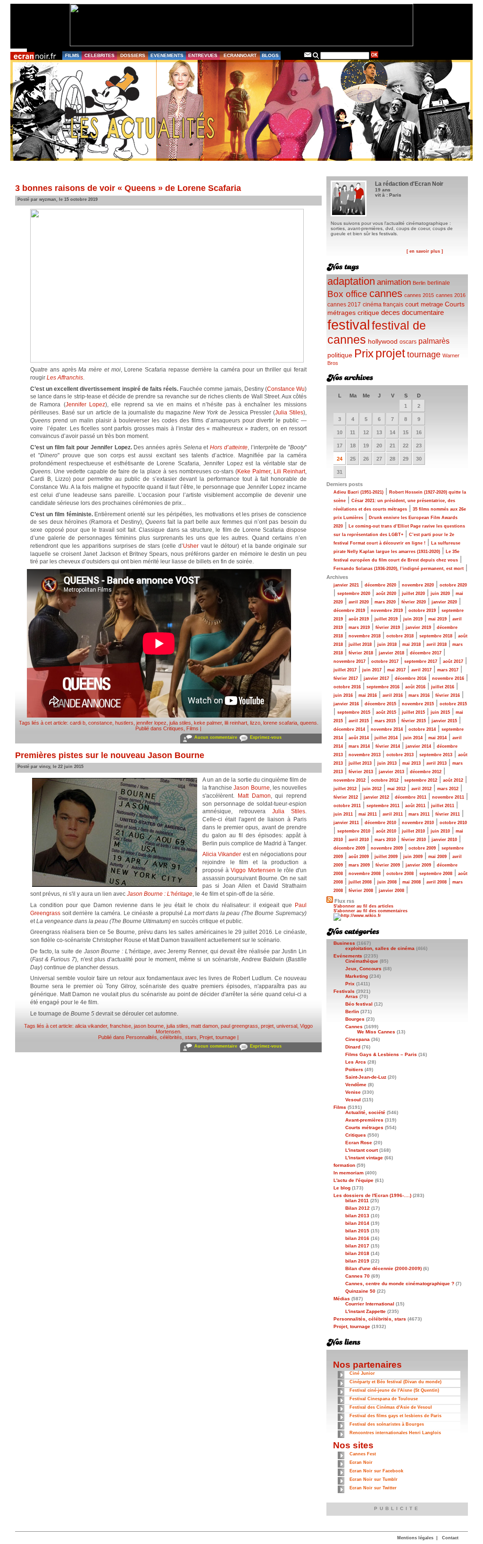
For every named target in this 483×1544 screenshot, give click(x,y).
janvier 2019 (418, 627)
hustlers (124, 723)
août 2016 (415, 687)
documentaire (423, 312)
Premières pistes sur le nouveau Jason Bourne (109, 755)
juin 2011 (343, 814)
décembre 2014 (349, 729)
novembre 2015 (418, 704)
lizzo (255, 723)
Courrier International (369, 1303)
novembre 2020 (418, 585)
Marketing (356, 976)
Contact (450, 1538)
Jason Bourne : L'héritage (159, 894)
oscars (408, 342)
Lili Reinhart (289, 471)
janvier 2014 (418, 746)
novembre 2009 (387, 848)
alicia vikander (91, 1026)
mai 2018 (411, 644)
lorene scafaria (280, 723)
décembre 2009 (349, 848)
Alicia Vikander (221, 854)
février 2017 (345, 678)
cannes (385, 293)
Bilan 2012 (357, 1208)
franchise (120, 1026)
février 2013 (361, 771)
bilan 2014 (357, 1223)
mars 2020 (385, 602)
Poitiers (354, 1069)
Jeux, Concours (363, 968)
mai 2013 (411, 763)
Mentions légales (415, 1538)
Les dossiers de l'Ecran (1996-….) (372, 1195)
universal (286, 1026)
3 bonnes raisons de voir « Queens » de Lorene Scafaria (128, 188)
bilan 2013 (357, 1215)
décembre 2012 (425, 771)
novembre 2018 (365, 636)
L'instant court (361, 1150)
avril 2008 (436, 882)
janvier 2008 (391, 890)
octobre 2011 (347, 805)
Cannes (354, 1026)
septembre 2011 (383, 805)
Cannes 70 (357, 1276)
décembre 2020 (380, 585)
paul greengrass (239, 1026)
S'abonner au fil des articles (363, 906)
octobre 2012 (385, 780)
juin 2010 (440, 831)
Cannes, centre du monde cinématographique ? (399, 1283)
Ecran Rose (358, 1142)
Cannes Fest (363, 1454)
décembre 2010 (380, 822)
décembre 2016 (410, 678)
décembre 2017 (425, 653)
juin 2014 (413, 737)
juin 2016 (343, 695)
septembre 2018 (435, 636)
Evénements (347, 955)
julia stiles (180, 723)
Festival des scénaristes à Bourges (387, 1424)
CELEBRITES (99, 55)
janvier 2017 (376, 678)
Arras (351, 996)
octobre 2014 (422, 729)
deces (390, 312)
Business (344, 943)
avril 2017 (421, 670)
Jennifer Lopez (85, 404)
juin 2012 (372, 788)
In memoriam (348, 1172)
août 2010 (386, 831)
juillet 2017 (345, 670)
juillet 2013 (360, 763)
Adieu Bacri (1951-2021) (358, 492)
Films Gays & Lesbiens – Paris (381, 1054)
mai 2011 (367, 814)
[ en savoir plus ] (425, 251)
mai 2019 (437, 619)
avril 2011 (393, 814)
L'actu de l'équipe (353, 1180)
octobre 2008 (400, 873)
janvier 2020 (444, 602)
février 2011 (447, 814)
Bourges (355, 1019)
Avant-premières (364, 1120)
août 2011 (415, 805)
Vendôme (355, 1084)
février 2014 (387, 746)
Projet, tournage (218, 1037)
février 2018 (361, 653)
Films (192, 728)
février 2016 (447, 695)
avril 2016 (393, 695)
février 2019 (387, 627)
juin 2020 (440, 593)
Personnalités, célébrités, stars (161, 1037)
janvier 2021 (346, 585)
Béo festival (359, 1004)
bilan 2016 (357, 1238)
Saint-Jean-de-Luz (365, 1077)
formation (344, 1165)
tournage (424, 354)
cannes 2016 (451, 295)
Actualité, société (365, 1112)
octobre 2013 (400, 754)
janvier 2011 (346, 822)
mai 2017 (396, 670)
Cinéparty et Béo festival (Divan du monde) (395, 1381)
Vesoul (353, 1099)
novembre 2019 (387, 610)
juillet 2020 (413, 593)
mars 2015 (385, 720)
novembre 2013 (365, 754)
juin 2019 (413, 619)
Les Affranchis (65, 377)
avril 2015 (359, 720)
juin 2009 (413, 856)
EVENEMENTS (166, 55)
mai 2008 (411, 882)
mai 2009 (437, 856)
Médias (341, 1298)
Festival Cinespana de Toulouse (384, 1398)
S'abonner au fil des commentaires (370, 910)
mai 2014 (437, 737)
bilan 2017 (357, 1245)
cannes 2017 (344, 304)
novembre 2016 (448, 678)
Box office (347, 294)
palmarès (434, 341)
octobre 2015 (453, 704)
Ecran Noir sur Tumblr (374, 1479)
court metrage (424, 304)
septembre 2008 (435, 873)
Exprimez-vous (266, 737)
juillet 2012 (345, 788)
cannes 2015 (419, 295)
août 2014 (359, 737)
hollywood (383, 341)
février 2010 (413, 839)
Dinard (352, 1046)
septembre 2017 (420, 661)
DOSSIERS (132, 55)
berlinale (438, 283)
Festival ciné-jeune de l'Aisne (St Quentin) (394, 1390)
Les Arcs (355, 1062)
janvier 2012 (376, 797)
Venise (353, 1092)
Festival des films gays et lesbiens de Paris (395, 1415)
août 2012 (453, 780)
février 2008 (361, 890)
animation (394, 282)
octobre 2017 (385, 661)
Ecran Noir (361, 1462)
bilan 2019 (357, 1260)
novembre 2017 (349, 661)
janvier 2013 (391, 771)
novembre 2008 (365, 873)
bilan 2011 (357, 1200)
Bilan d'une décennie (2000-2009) (383, 1268)
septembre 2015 (353, 712)
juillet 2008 (360, 882)
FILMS (72, 55)
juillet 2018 (360, 644)
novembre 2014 (387, 729)
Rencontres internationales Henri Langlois (395, 1432)
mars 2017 (447, 670)
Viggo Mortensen (253, 870)
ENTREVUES (202, 55)
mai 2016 (367, 695)
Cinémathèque (361, 961)
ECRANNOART (240, 55)
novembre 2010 (418, 822)
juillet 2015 (413, 712)
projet (267, 1026)
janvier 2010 (444, 839)
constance (100, 723)
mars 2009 (359, 865)
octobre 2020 (453, 585)
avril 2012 (421, 788)
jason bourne (149, 1026)
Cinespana (357, 1039)
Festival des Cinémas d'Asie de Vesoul (391, 1407)
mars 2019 (359, 627)
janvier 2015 (444, 720)
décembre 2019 (349, 610)
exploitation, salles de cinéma (380, 948)
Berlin (419, 283)
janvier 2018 (391, 653)
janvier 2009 (418, 865)
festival (348, 324)
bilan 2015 (357, 1230)
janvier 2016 (346, 704)
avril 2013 (436, 763)
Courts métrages (364, 1127)
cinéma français (383, 304)
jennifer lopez (151, 723)
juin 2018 (387, 644)
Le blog (341, 1187)
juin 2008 (387, 882)
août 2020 (386, 593)
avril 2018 (436, 644)
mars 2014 (359, 746)
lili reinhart (236, 723)
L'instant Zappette (365, 1311)
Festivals (344, 991)
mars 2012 (447, 788)
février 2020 (413, 602)
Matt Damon (254, 796)
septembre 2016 (383, 687)
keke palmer (208, 723)
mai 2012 (396, 788)
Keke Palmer (253, 471)
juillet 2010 (413, 831)
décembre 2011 (410, 797)
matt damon (204, 1026)
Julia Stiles (289, 412)
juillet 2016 (442, 687)
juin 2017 (372, 670)
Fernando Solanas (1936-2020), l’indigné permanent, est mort (398, 568)
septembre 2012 (420, 780)
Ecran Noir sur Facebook (376, 1471)
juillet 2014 (386, 737)
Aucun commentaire (215, 737)
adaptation (351, 281)
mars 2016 (419, 695)
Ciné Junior (362, 1373)
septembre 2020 (353, 593)
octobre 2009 (422, 848)
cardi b (77, 723)
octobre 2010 (453, 822)
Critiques (173, 728)
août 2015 (386, 712)
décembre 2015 (380, 704)
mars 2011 (419, 814)
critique (368, 312)
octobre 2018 (400, 636)
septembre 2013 (435, 754)
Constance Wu (286, 389)
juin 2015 (440, 712)
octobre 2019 (422, 610)
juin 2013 (387, 763)
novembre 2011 (448, 797)
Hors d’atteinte (229, 447)
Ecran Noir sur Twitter (373, 1488)
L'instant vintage (364, 1157)
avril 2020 (359, 602)
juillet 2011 (442, 805)
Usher (191, 546)
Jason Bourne (251, 787)
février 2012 (345, 797)
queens (308, 723)
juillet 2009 (386, 856)
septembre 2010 (353, 831)
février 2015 (413, 720)
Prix (364, 353)
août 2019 (359, 619)
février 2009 (387, 865)
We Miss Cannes (376, 1031)
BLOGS (270, 55)
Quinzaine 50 (360, 1291)
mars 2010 (385, 839)
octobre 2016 (347, 687)
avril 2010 (359, 839)
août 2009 (359, 856)
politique (339, 355)
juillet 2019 (386, 619)
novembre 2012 (349, 780)
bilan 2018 (357, 1253)
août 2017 (453, 661)
